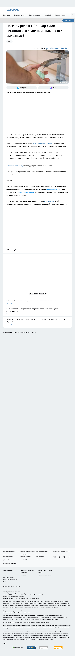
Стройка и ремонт (19, 15)
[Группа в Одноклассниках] (59, 557)
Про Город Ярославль (42, 551)
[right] (73, 15)
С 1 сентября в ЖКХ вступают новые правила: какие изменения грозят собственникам (32, 311)
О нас (4, 575)
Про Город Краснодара (9, 563)
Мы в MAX (48, 15)
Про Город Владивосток (42, 559)
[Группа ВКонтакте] (54, 557)
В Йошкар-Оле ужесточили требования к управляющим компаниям (31, 302)
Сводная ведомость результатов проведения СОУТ (10, 579)
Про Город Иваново (25, 554)
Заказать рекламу (60, 15)
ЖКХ (10, 41)
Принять (68, 20)
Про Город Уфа (40, 556)
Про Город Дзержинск (26, 559)
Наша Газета (6, 554)
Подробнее (55, 619)
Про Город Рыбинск (25, 556)
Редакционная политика (44, 575)
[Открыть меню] (4, 10)
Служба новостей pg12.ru (57, 48)
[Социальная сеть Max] (53, 87)
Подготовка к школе (35, 15)
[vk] (9, 250)
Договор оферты (7, 570)
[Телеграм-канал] (21, 87)
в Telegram (49, 201)
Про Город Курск (7, 556)
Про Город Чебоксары (9, 551)
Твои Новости (40, 554)
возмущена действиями (42, 143)
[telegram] (15, 250)
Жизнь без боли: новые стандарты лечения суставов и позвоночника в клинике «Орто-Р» (35, 321)
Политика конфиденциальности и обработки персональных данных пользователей (26, 622)
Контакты (23, 575)
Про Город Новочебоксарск (27, 551)
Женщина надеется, (14, 166)
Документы (6, 15)
